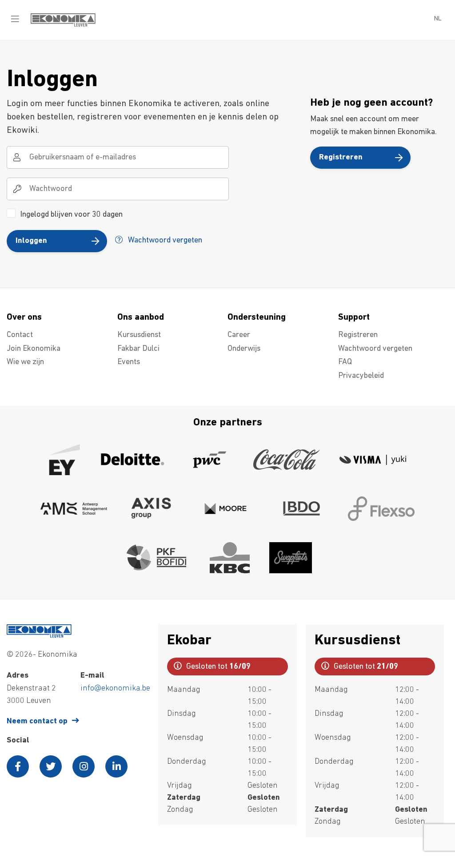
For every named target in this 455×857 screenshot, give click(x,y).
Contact (20, 335)
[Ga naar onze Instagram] (83, 766)
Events (128, 362)
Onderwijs (244, 349)
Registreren (341, 158)
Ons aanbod (140, 317)
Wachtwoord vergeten (164, 241)
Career (239, 335)
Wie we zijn (25, 362)
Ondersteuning (257, 317)
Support (354, 317)
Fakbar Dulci (138, 349)
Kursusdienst (139, 335)
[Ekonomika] (63, 25)
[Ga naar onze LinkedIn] (116, 766)
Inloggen (31, 241)
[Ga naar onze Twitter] (51, 766)
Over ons (24, 317)
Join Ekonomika (33, 349)
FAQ (345, 362)
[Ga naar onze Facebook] (18, 766)
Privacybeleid (361, 376)
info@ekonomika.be (115, 689)
